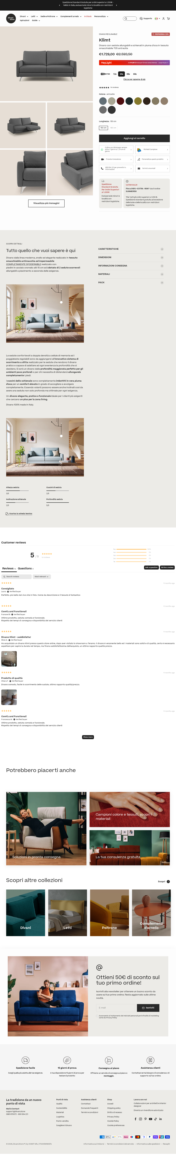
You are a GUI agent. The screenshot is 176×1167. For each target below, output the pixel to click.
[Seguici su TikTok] (155, 1119)
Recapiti (166, 1144)
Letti (33, 16)
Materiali (60, 1112)
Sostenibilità (61, 1108)
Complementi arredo (69, 16)
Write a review (167, 567)
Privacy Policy (113, 1117)
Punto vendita (62, 1121)
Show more (88, 737)
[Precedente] (59, 5)
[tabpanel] (88, 658)
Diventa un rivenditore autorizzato (148, 1110)
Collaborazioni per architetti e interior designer (150, 1104)
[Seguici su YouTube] (150, 1119)
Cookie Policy (113, 1121)
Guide (34, 20)
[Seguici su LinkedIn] (160, 1119)
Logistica (60, 1117)
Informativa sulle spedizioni (148, 1144)
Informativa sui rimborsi (94, 1144)
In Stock (87, 16)
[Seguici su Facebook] (135, 1119)
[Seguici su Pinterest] (145, 1119)
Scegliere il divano (64, 1125)
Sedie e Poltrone (48, 16)
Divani (23, 16)
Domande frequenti (89, 1108)
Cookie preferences (115, 1125)
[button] (9, 658)
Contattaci (85, 1104)
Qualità (59, 1104)
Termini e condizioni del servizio (120, 1144)
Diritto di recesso (114, 1112)
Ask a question (151, 567)
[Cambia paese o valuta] (157, 18)
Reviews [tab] (9, 568)
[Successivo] (116, 5)
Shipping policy (114, 1108)
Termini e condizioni (89, 1112)
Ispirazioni (24, 20)
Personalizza (100, 16)
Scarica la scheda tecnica (20, 513)
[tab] (26, 569)
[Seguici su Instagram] (140, 1119)
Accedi (110, 1104)
